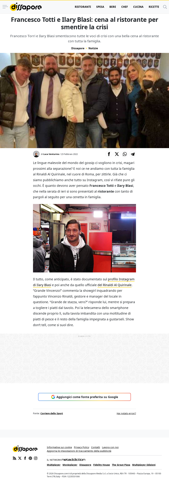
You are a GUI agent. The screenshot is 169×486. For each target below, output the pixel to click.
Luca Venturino (51, 154)
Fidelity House (101, 464)
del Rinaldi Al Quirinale (115, 285)
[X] (19, 458)
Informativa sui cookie (59, 447)
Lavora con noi (110, 447)
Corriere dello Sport (51, 413)
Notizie (93, 48)
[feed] (14, 458)
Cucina (138, 7)
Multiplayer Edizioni (143, 464)
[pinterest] (30, 458)
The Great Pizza (121, 464)
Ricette (154, 7)
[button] (109, 154)
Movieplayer (70, 464)
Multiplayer (54, 464)
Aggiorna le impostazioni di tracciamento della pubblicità (79, 450)
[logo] (26, 7)
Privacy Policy (81, 447)
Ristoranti (83, 7)
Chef (124, 7)
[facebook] (25, 458)
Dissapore (77, 48)
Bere (112, 7)
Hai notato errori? (126, 413)
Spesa (100, 7)
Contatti (95, 447)
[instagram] (35, 458)
